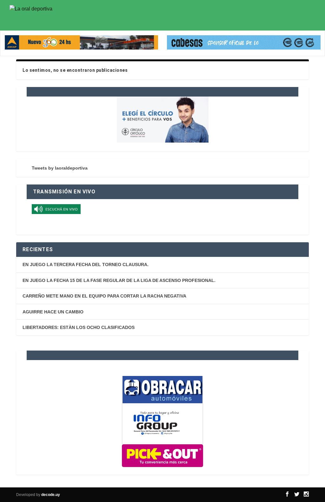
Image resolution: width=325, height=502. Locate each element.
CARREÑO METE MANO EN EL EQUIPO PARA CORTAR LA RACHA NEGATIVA (104, 295)
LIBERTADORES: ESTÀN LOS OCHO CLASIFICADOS (79, 327)
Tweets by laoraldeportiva (60, 168)
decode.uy (50, 494)
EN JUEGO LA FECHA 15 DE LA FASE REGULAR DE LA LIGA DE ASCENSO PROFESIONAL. (119, 280)
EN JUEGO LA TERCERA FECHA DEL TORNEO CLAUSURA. (86, 264)
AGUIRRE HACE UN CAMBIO (53, 311)
